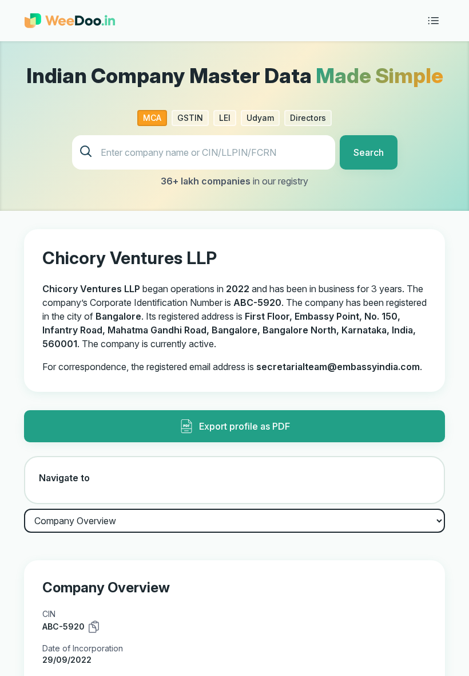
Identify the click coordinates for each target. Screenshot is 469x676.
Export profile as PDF (244, 426)
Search (368, 152)
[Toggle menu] (433, 20)
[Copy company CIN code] (94, 627)
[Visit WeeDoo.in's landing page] (70, 20)
